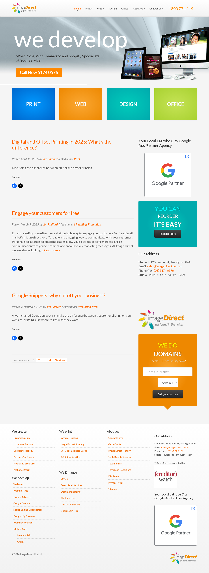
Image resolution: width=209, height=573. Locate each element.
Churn (20, 541)
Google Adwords (22, 496)
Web (100, 8)
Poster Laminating (70, 504)
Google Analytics (22, 503)
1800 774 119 (180, 8)
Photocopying (68, 498)
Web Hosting (20, 490)
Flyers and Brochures (24, 463)
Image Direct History (119, 450)
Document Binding (70, 491)
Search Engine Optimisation (27, 509)
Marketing (80, 224)
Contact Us (155, 8)
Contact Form (115, 437)
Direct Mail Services (71, 485)
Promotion (94, 224)
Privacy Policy (115, 482)
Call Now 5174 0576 (39, 72)
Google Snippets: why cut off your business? (59, 295)
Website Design (21, 469)
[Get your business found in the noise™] (25, 8)
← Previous (21, 360)
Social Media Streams (119, 457)
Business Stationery (23, 457)
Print (88, 8)
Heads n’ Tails (24, 535)
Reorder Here (167, 233)
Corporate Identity (23, 450)
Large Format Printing (72, 444)
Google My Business (24, 516)
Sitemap (112, 489)
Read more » (51, 250)
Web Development (23, 522)
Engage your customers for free (46, 213)
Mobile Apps (20, 528)
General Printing (69, 437)
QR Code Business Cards (74, 450)
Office (124, 8)
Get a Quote (114, 444)
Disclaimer (114, 476)
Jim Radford (50, 159)
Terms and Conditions (119, 469)
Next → (60, 360)
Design (113, 8)
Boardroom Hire (69, 510)
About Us (138, 8)
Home (77, 8)
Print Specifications (71, 457)
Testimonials (115, 463)
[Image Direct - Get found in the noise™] (167, 175)
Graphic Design (21, 437)
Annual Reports (25, 444)
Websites (18, 484)
